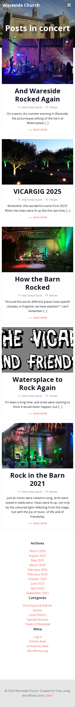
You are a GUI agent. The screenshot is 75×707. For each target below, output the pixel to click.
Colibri (48, 696)
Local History (37, 615)
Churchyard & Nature (37, 606)
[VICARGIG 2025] (37, 161)
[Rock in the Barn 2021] (37, 445)
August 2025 (37, 556)
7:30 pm (53, 199)
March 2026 (37, 551)
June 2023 (37, 584)
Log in (37, 637)
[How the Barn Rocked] (37, 249)
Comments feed (37, 646)
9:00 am (53, 295)
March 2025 (37, 565)
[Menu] (69, 5)
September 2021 (37, 593)
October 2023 (37, 579)
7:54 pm (53, 396)
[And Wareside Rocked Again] (37, 61)
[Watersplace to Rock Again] (37, 349)
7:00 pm (53, 107)
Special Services (37, 620)
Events (37, 610)
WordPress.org (37, 651)
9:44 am (53, 491)
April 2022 (37, 588)
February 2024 (37, 574)
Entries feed (37, 641)
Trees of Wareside (37, 624)
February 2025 (37, 570)
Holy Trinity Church (32, 107)
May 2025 (37, 560)
